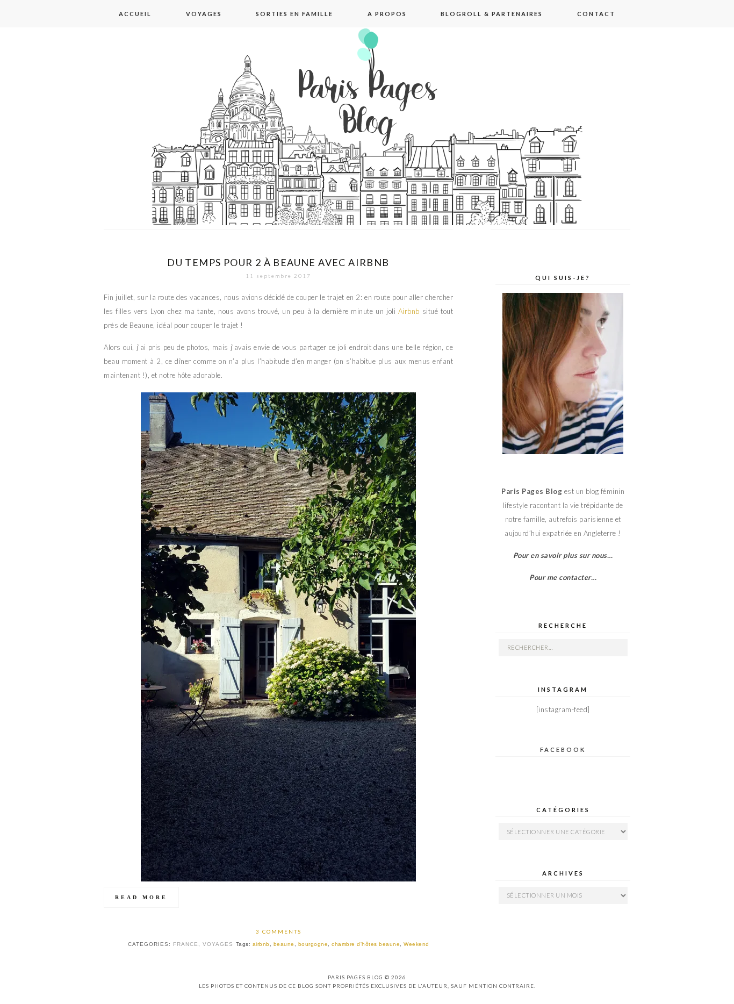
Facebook (563, 749)
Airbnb (409, 311)
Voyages (204, 13)
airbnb (261, 944)
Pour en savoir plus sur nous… (563, 555)
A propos (387, 13)
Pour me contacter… (562, 577)
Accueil (135, 13)
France (185, 944)
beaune (284, 944)
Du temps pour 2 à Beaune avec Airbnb (278, 262)
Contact (596, 13)
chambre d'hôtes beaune (366, 944)
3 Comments (278, 931)
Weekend (416, 944)
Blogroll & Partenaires (492, 13)
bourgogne (313, 944)
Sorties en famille (294, 13)
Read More (141, 897)
